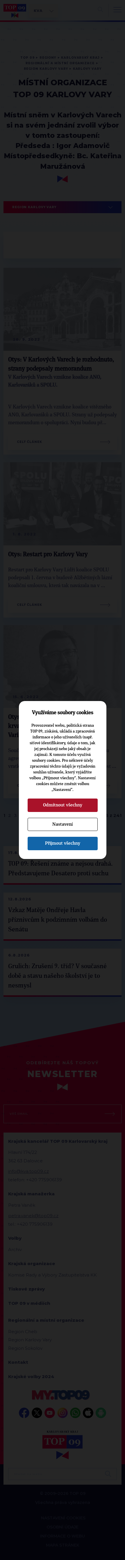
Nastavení (62, 824)
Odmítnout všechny (62, 805)
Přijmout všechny (62, 843)
